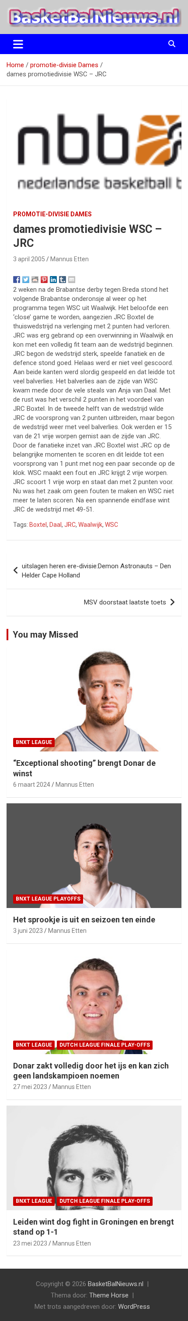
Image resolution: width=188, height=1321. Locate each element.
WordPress (134, 1307)
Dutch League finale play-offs (104, 1045)
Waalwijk (90, 524)
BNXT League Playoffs (48, 899)
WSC (111, 524)
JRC (70, 524)
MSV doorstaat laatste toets (125, 602)
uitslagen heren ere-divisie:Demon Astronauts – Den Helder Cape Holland (96, 570)
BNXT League (34, 742)
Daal (55, 524)
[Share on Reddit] (34, 279)
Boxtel (38, 524)
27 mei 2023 (30, 1086)
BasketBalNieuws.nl (115, 1284)
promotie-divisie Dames (52, 214)
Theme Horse (109, 1295)
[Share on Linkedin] (53, 279)
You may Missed (45, 634)
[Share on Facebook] (16, 279)
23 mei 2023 (30, 1243)
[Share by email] (71, 279)
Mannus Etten (69, 259)
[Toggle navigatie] (18, 44)
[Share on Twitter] (25, 279)
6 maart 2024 (31, 784)
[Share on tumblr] (62, 279)
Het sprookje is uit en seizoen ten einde (84, 919)
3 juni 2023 (28, 930)
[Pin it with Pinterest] (44, 279)
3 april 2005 (29, 259)
